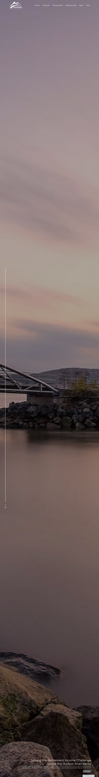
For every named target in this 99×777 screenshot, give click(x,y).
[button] (37, 5)
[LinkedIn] (5, 507)
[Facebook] (5, 505)
